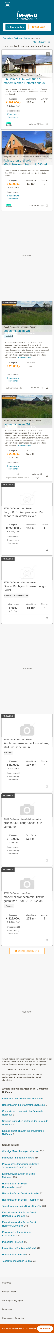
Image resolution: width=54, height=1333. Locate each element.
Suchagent (39, 27)
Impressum (7, 1309)
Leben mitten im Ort (17, 330)
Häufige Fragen (9, 1292)
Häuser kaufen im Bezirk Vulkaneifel (20, 1193)
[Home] (27, 16)
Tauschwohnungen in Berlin (16, 1261)
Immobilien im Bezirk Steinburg (18, 1158)
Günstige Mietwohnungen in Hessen (20, 1151)
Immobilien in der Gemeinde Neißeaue (22, 1098)
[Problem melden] (46, 124)
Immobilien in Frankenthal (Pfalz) (19, 1248)
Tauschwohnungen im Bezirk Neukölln (21, 1206)
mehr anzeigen (25, 358)
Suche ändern (17, 27)
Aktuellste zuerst (39, 42)
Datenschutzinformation (13, 1318)
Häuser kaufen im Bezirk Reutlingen (20, 1200)
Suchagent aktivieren (28, 951)
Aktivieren (45, 1328)
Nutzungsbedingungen (12, 1300)
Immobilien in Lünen (12, 1242)
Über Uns (6, 1283)
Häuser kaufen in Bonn (14, 1255)
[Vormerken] (48, 54)
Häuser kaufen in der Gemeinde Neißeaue (24, 1105)
